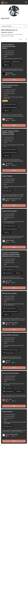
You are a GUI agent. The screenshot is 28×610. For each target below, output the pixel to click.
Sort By (20, 39)
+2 (5, 232)
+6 (5, 65)
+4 (5, 155)
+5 (5, 110)
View (14, 79)
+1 (17, 273)
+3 (5, 314)
